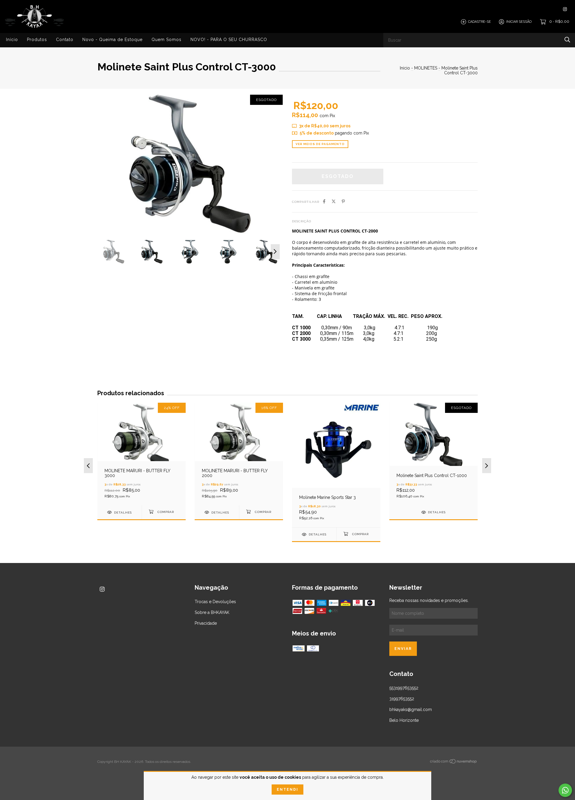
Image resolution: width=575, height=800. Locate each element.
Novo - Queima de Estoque (112, 39)
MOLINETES (425, 68)
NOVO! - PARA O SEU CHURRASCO (228, 39)
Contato (64, 39)
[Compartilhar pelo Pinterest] (343, 201)
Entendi (287, 789)
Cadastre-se (479, 22)
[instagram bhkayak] (565, 9)
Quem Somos (166, 39)
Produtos (37, 39)
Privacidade (206, 623)
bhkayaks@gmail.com (410, 709)
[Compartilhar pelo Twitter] (333, 201)
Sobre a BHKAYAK (212, 612)
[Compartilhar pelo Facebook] (324, 201)
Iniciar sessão (519, 22)
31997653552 (401, 698)
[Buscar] (567, 39)
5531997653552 (403, 688)
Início (12, 39)
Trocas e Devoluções (215, 601)
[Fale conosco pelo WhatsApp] (565, 790)
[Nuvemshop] (454, 762)
